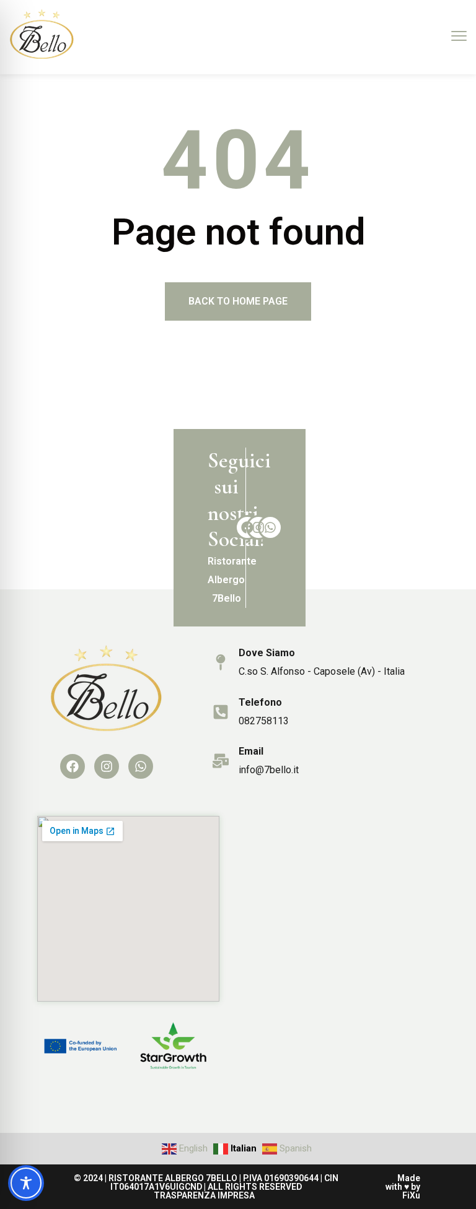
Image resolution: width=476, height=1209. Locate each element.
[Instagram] (258, 527)
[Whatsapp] (270, 527)
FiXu (411, 1195)
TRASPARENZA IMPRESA (204, 1195)
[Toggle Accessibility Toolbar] (26, 1183)
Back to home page (238, 301)
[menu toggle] (459, 36)
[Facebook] (247, 527)
